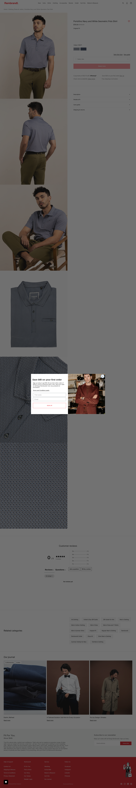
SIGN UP (49, 405)
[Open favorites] (6, 782)
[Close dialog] (102, 376)
